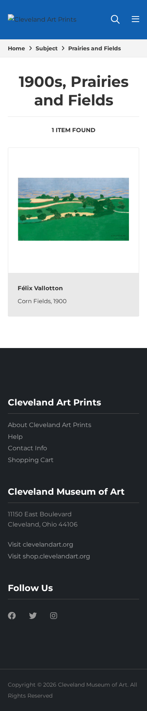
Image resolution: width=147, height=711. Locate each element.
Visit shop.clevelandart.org (49, 556)
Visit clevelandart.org (40, 544)
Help (15, 436)
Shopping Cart (31, 460)
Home (16, 48)
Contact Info (27, 448)
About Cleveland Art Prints (49, 425)
